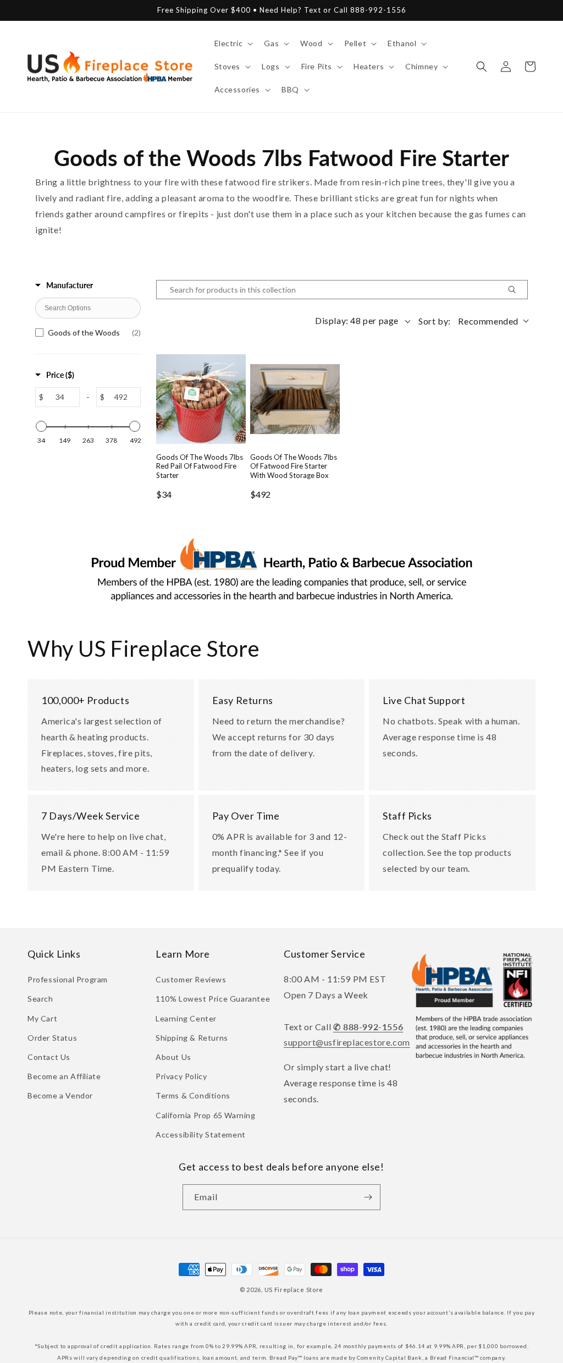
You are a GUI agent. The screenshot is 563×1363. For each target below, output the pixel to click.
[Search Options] (516, 289)
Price (60, 375)
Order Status (52, 1037)
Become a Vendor (60, 1095)
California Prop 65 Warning (206, 1115)
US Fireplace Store (294, 1289)
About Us (173, 1057)
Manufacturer (69, 285)
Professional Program (67, 979)
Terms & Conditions (193, 1095)
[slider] (41, 426)
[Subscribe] (368, 1197)
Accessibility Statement (201, 1134)
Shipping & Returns (192, 1037)
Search (40, 998)
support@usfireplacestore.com (347, 1042)
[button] (233, 43)
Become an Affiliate (64, 1076)
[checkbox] (88, 332)
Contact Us (48, 1057)
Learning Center (186, 1018)
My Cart (42, 1018)
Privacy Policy (181, 1076)
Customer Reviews (191, 979)
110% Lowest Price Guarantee (213, 998)
